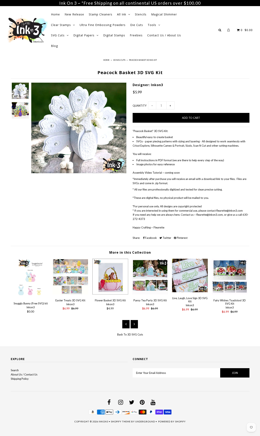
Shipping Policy (20, 378)
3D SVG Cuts (119, 60)
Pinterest (181, 237)
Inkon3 (103, 421)
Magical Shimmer (164, 14)
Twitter (166, 237)
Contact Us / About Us (164, 35)
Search (15, 370)
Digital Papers (83, 35)
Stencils (140, 14)
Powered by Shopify (172, 421)
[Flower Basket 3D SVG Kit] (110, 293)
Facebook (150, 237)
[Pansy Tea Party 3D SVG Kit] (150, 293)
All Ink (121, 14)
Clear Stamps (61, 25)
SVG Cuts (58, 35)
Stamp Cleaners (100, 14)
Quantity (139, 105)
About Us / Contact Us (24, 374)
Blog (54, 46)
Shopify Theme (121, 421)
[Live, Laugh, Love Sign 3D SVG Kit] (190, 291)
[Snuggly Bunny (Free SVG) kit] (31, 296)
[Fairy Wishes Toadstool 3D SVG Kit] (230, 293)
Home (55, 14)
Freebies (136, 35)
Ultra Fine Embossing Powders (103, 25)
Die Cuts (136, 25)
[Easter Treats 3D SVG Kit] (70, 293)
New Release (74, 14)
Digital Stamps (114, 35)
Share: (136, 237)
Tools (152, 25)
